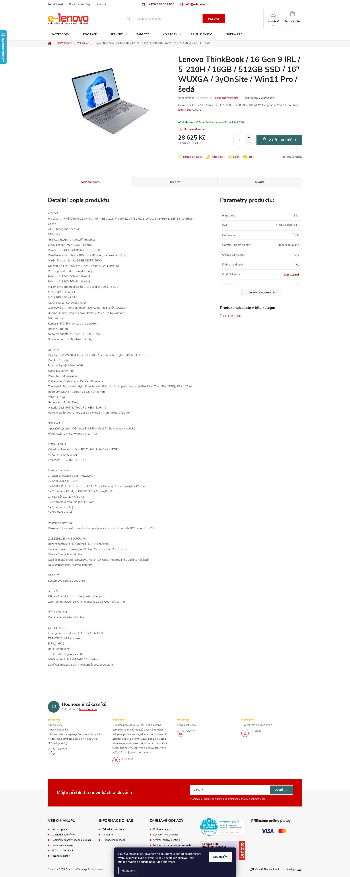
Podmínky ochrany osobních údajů (71, 840)
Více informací (165, 862)
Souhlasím (220, 857)
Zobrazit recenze (88, 709)
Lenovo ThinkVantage (165, 834)
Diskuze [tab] (259, 182)
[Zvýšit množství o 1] (249, 137)
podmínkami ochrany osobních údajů (245, 799)
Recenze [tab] (175, 182)
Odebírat (281, 790)
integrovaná (291, 274)
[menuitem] (63, 34)
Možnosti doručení (194, 129)
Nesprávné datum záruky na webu (172, 845)
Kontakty (101, 4)
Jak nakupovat (55, 4)
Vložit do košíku (282, 140)
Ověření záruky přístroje (166, 840)
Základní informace (113, 829)
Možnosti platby (61, 855)
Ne (297, 265)
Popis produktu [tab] (90, 182)
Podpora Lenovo (162, 829)
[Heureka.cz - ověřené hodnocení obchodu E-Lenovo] (222, 826)
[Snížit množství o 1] (249, 142)
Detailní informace (188, 110)
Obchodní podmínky (79, 4)
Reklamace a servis (62, 845)
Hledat (213, 19)
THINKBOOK (233, 316)
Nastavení (128, 871)
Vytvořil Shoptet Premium (268, 869)
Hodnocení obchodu (114, 840)
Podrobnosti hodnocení (226, 97)
